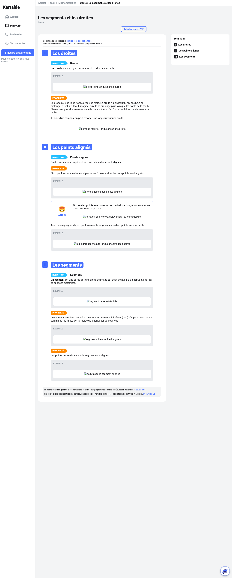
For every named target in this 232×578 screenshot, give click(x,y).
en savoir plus (139, 390)
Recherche (16, 34)
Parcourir (15, 25)
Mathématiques (67, 2)
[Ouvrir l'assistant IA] (225, 571)
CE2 (52, 2)
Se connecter (17, 43)
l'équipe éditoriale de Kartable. (79, 41)
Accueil (14, 16)
